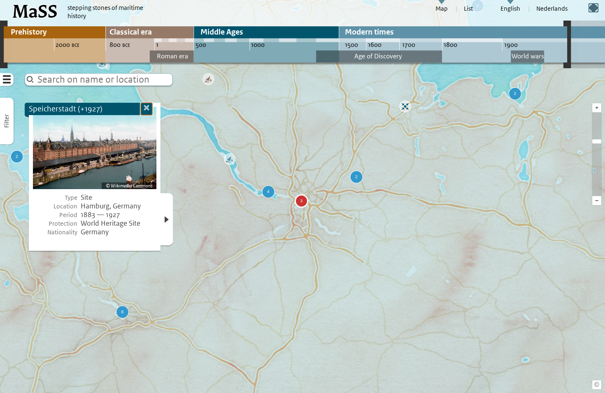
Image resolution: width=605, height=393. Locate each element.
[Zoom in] (596, 141)
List (468, 8)
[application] (302, 196)
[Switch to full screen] (593, 7)
